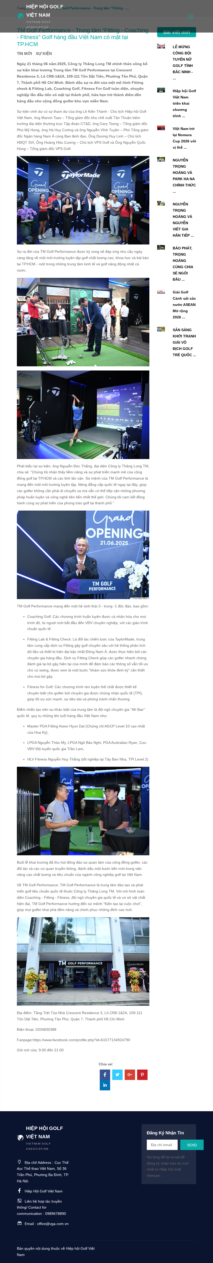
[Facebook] (105, 1075)
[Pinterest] (142, 1075)
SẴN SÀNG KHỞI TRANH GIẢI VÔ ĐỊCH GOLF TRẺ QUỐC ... (184, 342)
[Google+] (130, 1075)
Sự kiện (44, 53)
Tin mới (24, 53)
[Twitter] (117, 1075)
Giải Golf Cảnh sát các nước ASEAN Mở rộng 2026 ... (184, 304)
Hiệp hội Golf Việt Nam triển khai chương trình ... (184, 103)
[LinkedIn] (105, 1086)
